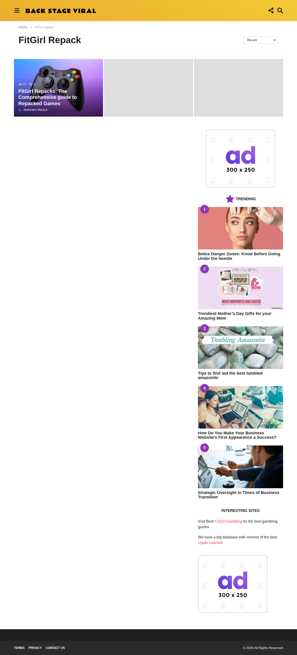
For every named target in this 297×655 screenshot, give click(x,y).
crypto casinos (210, 543)
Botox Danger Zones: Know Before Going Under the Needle (239, 256)
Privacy (35, 648)
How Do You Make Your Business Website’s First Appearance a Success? (237, 435)
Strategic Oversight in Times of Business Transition (238, 494)
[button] (17, 10)
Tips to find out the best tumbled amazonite (230, 375)
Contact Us (55, 648)
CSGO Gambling (228, 521)
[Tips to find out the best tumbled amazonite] (240, 347)
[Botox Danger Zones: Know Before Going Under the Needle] (240, 228)
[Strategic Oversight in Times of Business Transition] (240, 466)
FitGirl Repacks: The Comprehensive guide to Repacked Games (47, 97)
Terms (19, 648)
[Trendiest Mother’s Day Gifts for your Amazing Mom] (240, 288)
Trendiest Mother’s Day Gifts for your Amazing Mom (234, 315)
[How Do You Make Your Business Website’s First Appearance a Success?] (240, 407)
